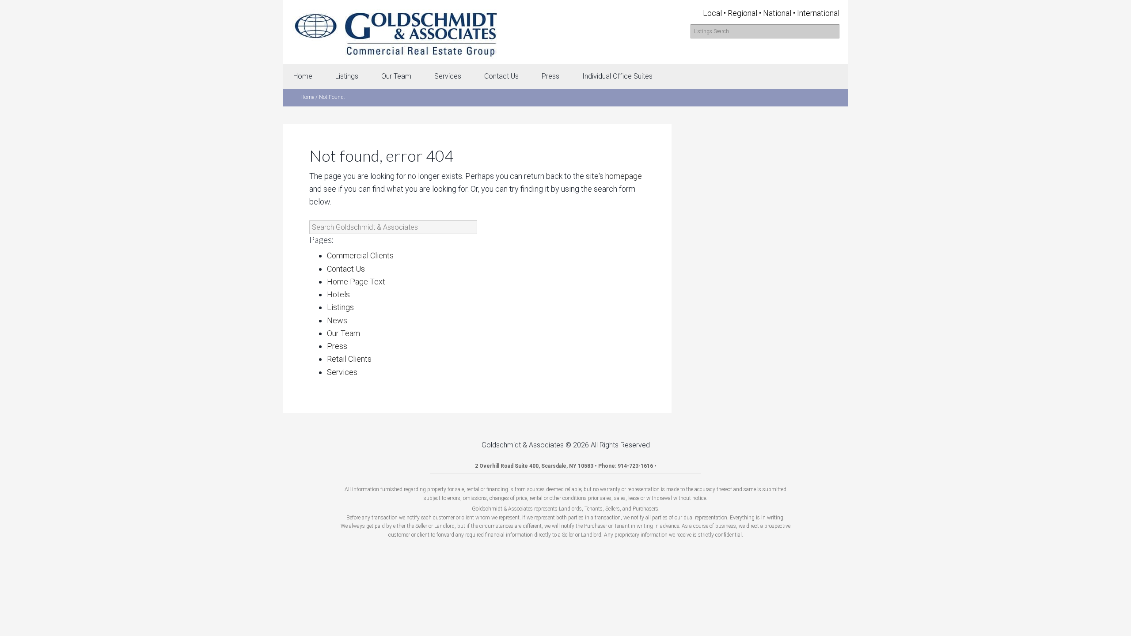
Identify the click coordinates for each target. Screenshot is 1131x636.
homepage (623, 176)
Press (337, 346)
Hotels (338, 294)
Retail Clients (349, 358)
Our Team (343, 333)
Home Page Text (356, 281)
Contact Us (346, 268)
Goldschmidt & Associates (395, 32)
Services (342, 372)
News (337, 320)
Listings (340, 307)
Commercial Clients (360, 255)
